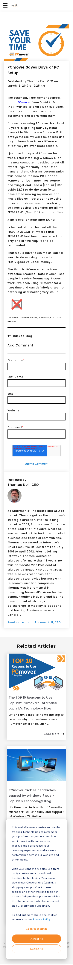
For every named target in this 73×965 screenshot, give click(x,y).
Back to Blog (22, 336)
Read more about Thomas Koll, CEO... (35, 622)
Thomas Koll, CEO (40, 81)
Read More (52, 734)
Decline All (36, 948)
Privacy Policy (42, 919)
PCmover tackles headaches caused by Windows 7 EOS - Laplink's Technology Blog (32, 795)
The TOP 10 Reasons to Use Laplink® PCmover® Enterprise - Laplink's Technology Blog (34, 703)
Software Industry (25, 317)
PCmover (24, 102)
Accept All (37, 938)
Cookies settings (36, 928)
